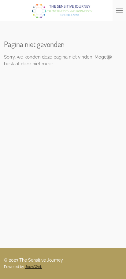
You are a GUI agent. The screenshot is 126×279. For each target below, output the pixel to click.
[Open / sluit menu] (119, 10)
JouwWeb (33, 267)
